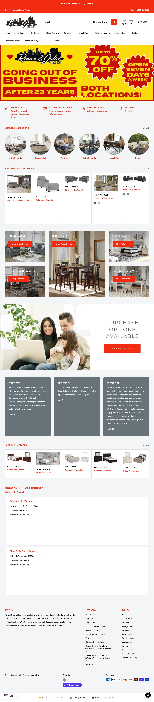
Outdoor (135, 33)
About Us (89, 619)
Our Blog (89, 664)
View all (146, 128)
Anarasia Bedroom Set (74, 470)
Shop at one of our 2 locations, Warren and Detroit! (20, 114)
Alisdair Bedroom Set (15, 470)
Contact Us (90, 622)
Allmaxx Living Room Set (75, 190)
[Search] (114, 22)
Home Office (83, 33)
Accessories (119, 33)
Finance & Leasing (52, 40)
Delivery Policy (91, 630)
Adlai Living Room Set (44, 200)
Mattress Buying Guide (94, 642)
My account (127, 23)
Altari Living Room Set (132, 190)
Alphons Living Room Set (103, 198)
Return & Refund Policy (95, 634)
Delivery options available (98, 111)
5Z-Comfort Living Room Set (18, 200)
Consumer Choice (12, 40)
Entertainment (101, 33)
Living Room (19, 33)
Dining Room (51, 33)
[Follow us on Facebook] (64, 680)
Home (7, 33)
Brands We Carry (31, 40)
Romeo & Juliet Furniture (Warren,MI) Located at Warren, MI (98, 649)
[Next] (149, 198)
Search (88, 615)
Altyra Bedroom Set (44, 472)
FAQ (87, 638)
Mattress (67, 33)
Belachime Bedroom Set (103, 470)
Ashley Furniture (14, 197)
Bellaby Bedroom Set (131, 471)
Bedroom (35, 33)
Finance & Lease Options (95, 626)
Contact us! (130, 111)
